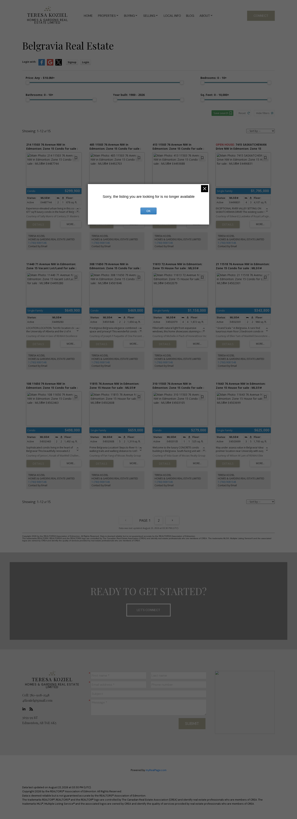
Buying (129, 16)
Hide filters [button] (263, 113)
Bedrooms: (213, 78)
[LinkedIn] (25, 709)
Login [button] (85, 62)
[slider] (28, 83)
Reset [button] (242, 113)
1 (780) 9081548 (37, 243)
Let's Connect (148, 610)
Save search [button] (221, 113)
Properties (107, 16)
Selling (149, 16)
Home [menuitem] (88, 16)
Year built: (129, 95)
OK (148, 211)
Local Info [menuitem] (172, 16)
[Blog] (32, 709)
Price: (40, 78)
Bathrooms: (39, 95)
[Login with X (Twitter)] (58, 64)
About (204, 16)
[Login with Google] (50, 64)
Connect (261, 16)
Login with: (29, 62)
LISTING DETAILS (38, 224)
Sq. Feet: (214, 95)
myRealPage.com (156, 770)
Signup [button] (72, 62)
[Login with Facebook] (41, 64)
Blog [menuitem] (190, 16)
